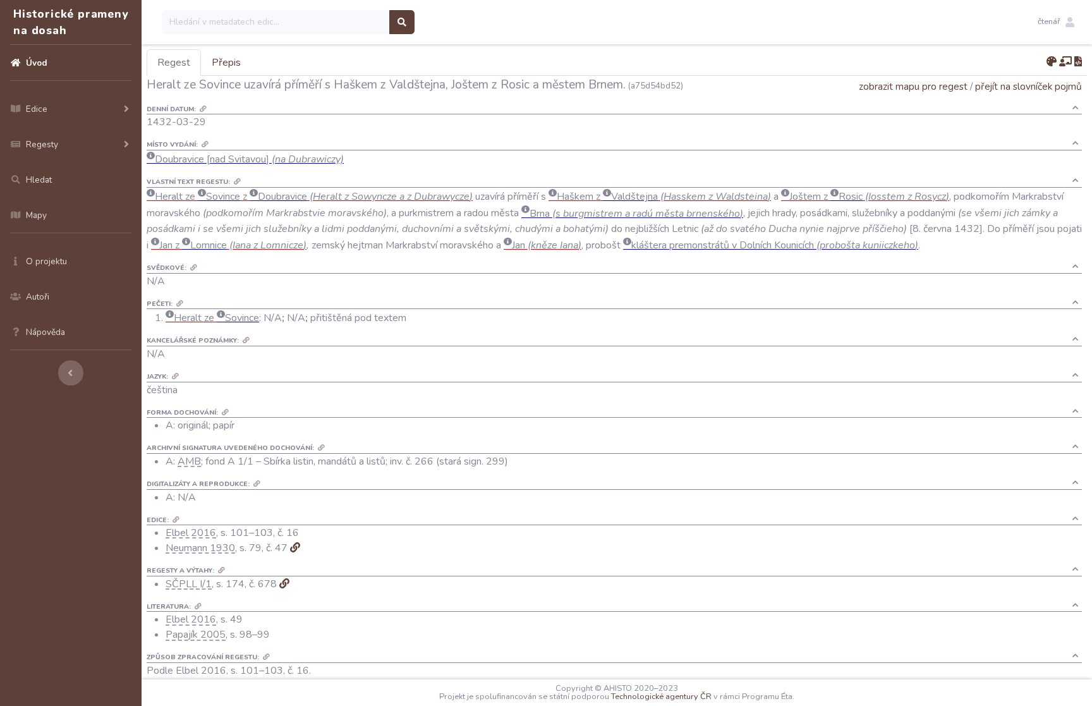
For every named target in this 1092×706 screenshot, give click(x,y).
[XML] (1078, 62)
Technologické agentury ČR (661, 696)
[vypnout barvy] (1051, 62)
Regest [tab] (173, 63)
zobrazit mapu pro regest (913, 86)
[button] (1056, 22)
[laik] (1065, 62)
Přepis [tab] (226, 63)
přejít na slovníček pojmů (1028, 86)
